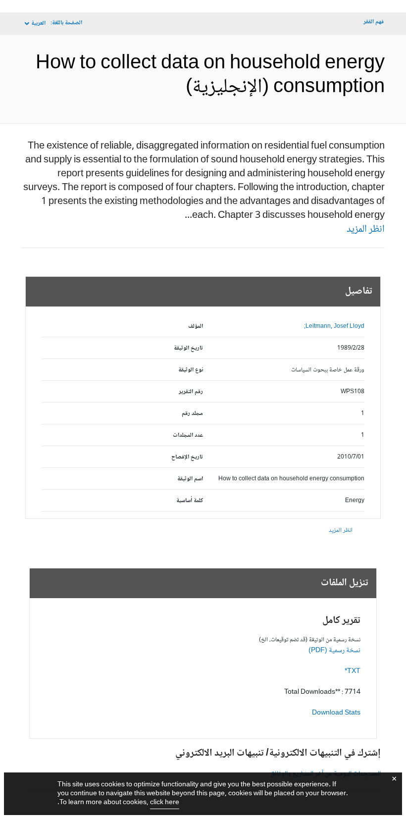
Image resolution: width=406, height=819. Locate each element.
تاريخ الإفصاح (187, 457)
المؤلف (195, 326)
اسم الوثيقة (190, 479)
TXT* (352, 671)
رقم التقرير (191, 392)
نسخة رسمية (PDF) (334, 651)
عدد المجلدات (188, 435)
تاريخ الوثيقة (188, 348)
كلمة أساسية (189, 501)
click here (164, 803)
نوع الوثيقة (190, 370)
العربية (38, 23)
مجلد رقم (192, 414)
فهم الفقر (373, 22)
